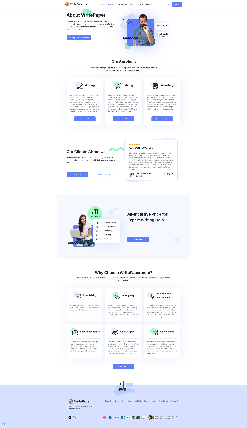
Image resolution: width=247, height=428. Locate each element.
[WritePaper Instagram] (74, 417)
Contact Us (174, 401)
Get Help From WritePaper (79, 38)
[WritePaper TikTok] (70, 417)
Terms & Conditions (112, 401)
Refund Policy (137, 401)
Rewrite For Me (162, 119)
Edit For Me (123, 119)
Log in (166, 4)
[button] (133, 4)
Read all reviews (104, 174)
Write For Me (85, 119)
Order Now (77, 174)
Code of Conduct (162, 401)
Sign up (177, 4)
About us (111, 4)
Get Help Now (123, 367)
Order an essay (122, 4)
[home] (76, 4)
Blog (141, 4)
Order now (138, 240)
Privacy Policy (126, 401)
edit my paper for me (124, 111)
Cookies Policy (149, 401)
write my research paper (126, 305)
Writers (103, 4)
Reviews (148, 4)
